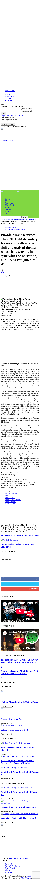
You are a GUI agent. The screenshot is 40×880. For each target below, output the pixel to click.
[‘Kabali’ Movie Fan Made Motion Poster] (6, 697)
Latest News (9, 96)
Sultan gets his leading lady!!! (14, 730)
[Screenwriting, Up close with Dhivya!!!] (20, 803)
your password (26, 111)
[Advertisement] (18, 144)
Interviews (9, 203)
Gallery (8, 207)
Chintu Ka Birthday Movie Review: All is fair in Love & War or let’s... (19, 672)
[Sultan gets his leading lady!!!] (11, 725)
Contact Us (9, 101)
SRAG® (29, 876)
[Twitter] (12, 279)
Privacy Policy (10, 864)
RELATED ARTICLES (10, 535)
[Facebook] (4, 279)
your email (25, 122)
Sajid (2, 272)
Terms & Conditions (12, 866)
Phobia (7, 496)
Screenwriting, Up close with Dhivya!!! (18, 807)
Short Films (9, 213)
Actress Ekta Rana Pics (11, 719)
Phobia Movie (10, 498)
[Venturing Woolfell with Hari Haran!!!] (19, 814)
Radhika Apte (10, 504)
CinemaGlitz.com (7, 840)
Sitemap (8, 870)
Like (36, 579)
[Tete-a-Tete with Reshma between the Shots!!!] (15, 743)
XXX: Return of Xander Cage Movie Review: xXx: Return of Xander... (17, 761)
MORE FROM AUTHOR (29, 535)
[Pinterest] (20, 279)
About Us (8, 99)
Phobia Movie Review (13, 500)
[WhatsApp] (28, 279)
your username (26, 109)
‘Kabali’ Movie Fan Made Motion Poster (19, 702)
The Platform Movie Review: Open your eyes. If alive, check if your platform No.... (20, 661)
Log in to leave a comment (10, 556)
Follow (35, 584)
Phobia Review (10, 502)
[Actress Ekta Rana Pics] (6, 715)
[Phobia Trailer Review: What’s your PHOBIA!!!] (9, 540)
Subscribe (34, 589)
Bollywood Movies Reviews (27, 219)
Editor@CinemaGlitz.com (18, 858)
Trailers (8, 209)
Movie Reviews (10, 205)
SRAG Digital (26, 878)
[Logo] (9, 195)
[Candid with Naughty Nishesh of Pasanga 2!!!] (17, 768)
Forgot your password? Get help (12, 116)
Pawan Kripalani (11, 494)
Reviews (8, 211)
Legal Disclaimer (11, 868)
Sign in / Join (10, 91)
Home (7, 94)
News (7, 201)
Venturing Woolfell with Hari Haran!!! (18, 818)
